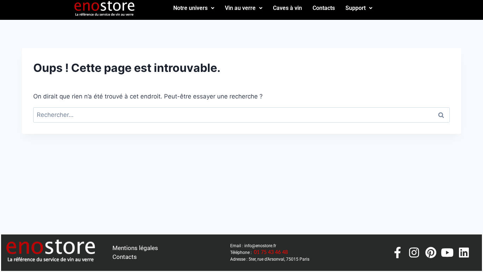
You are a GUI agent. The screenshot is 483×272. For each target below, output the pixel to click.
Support (355, 8)
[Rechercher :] (241, 114)
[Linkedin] (464, 252)
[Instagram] (414, 252)
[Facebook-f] (397, 252)
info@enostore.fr (260, 245)
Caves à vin (287, 8)
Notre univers (190, 8)
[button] (194, 8)
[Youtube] (447, 252)
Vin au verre (240, 8)
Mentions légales (135, 247)
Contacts (324, 8)
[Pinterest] (430, 252)
